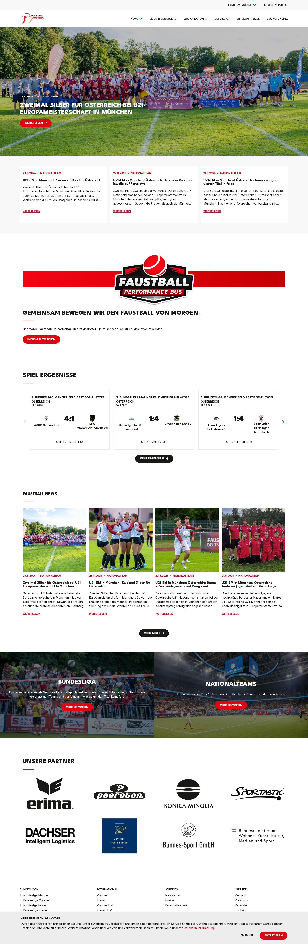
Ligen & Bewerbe (161, 19)
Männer (102, 895)
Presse (169, 900)
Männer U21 (105, 905)
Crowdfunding (277, 19)
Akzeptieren (274, 935)
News (134, 19)
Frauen (101, 900)
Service (220, 19)
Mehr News (152, 633)
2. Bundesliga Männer (34, 900)
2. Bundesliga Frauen (34, 910)
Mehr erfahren (77, 707)
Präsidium (241, 900)
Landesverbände (240, 5)
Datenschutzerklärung (199, 928)
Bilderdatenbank (176, 905)
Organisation (194, 19)
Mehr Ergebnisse (152, 458)
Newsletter (173, 895)
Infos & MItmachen (41, 339)
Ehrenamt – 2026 (248, 19)
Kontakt (240, 910)
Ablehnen (247, 935)
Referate (241, 905)
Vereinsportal (277, 5)
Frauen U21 (104, 910)
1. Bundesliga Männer (34, 895)
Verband (240, 895)
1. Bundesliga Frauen (34, 905)
